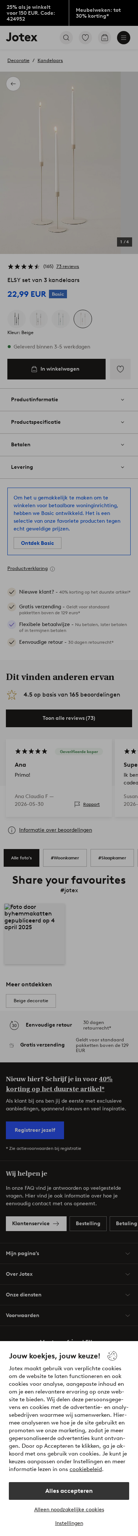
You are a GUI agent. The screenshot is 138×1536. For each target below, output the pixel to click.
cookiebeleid (86, 1469)
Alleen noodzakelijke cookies (69, 1509)
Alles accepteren (69, 1490)
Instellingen (69, 1523)
